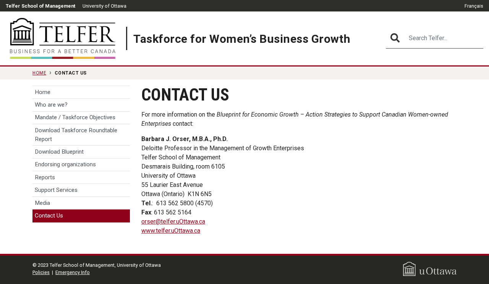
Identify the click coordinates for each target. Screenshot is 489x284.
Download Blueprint (59, 151)
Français (474, 6)
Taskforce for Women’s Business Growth (242, 38)
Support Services (56, 190)
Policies (41, 272)
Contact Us (49, 215)
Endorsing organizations (65, 164)
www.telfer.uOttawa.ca (170, 230)
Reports (45, 177)
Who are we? (51, 104)
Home (39, 73)
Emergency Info (72, 272)
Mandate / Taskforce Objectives (75, 117)
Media (42, 203)
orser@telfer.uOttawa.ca (173, 221)
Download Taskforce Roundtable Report (76, 135)
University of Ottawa (104, 6)
